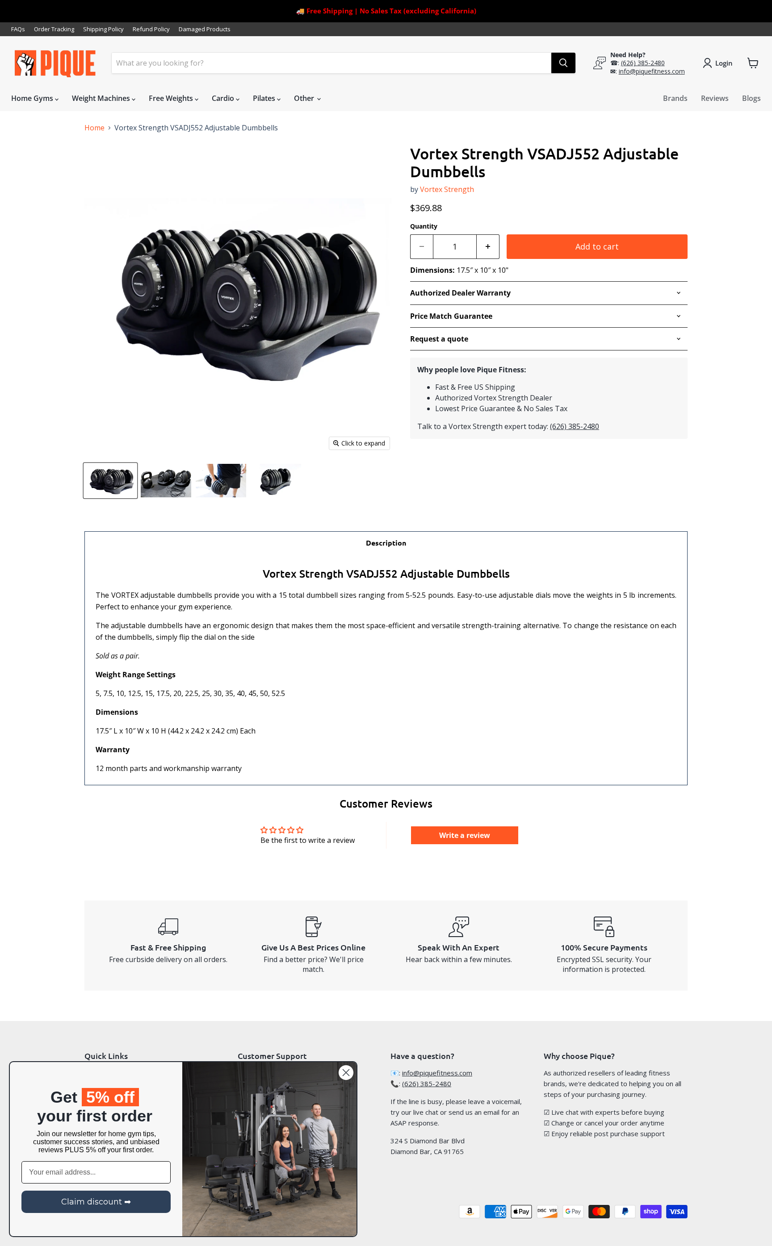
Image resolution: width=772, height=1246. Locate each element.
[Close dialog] (346, 1072)
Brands (675, 98)
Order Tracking (54, 29)
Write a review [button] (464, 835)
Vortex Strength (447, 189)
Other (305, 98)
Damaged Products (205, 29)
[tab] (386, 542)
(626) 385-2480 (643, 62)
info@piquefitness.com (652, 71)
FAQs (18, 29)
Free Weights (172, 98)
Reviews (715, 98)
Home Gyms (33, 98)
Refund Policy (151, 29)
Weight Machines (102, 98)
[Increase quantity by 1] (488, 246)
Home (94, 128)
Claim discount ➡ (96, 1202)
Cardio (224, 98)
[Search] (563, 63)
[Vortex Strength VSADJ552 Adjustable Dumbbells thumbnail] (110, 480)
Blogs (751, 98)
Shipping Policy (103, 29)
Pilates (265, 98)
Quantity (423, 226)
